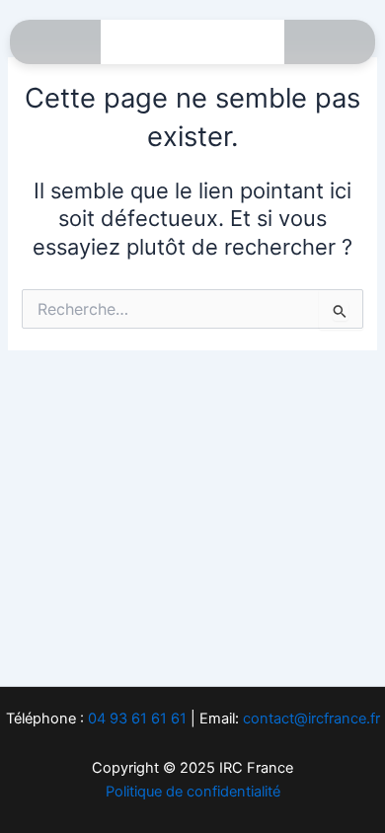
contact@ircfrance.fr (311, 718)
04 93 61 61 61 (137, 718)
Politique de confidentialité (193, 791)
